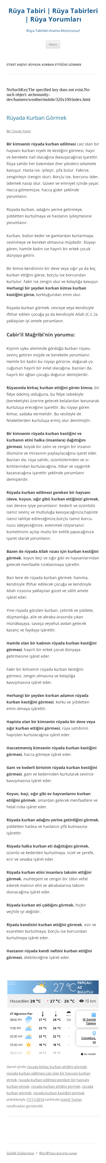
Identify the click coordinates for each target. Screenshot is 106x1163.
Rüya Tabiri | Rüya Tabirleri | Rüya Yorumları (53, 15)
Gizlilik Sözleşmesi (20, 1153)
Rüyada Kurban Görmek (37, 117)
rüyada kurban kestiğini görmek (59, 1092)
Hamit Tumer (71, 1099)
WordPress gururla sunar (58, 1153)
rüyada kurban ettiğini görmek (55, 1086)
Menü (53, 44)
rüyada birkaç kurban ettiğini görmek (57, 1066)
